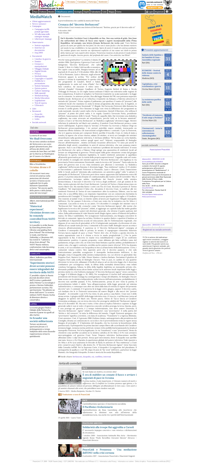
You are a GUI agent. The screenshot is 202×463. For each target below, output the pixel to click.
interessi (107, 356)
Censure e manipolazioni (41, 65)
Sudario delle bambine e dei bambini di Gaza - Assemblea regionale (152, 57)
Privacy (38, 73)
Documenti (37, 56)
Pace (36, 12)
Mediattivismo (41, 76)
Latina (33, 304)
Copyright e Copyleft (44, 78)
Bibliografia (39, 116)
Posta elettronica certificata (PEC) (158, 461)
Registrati (159, 12)
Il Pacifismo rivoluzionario (98, 407)
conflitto (98, 356)
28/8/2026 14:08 (158, 159)
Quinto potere (41, 88)
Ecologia (78, 12)
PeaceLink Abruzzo (92, 423)
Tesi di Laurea (41, 103)
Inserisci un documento (40, 49)
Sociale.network (39, 122)
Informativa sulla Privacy (108, 461)
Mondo (51, 12)
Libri (34, 108)
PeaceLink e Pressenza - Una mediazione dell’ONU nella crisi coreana (110, 451)
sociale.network (150, 145)
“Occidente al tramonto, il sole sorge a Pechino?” (152, 116)
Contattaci (81, 2)
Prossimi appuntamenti (156, 50)
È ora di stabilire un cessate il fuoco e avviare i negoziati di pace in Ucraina (110, 376)
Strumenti (36, 111)
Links (37, 119)
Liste (104, 12)
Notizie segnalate (42, 45)
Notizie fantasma (42, 86)
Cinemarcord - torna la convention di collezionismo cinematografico (152, 132)
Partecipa (92, 2)
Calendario (95, 12)
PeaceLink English (39, 197)
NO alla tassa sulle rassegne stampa (42, 35)
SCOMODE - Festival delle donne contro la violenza (151, 73)
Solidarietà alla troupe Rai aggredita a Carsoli (108, 427)
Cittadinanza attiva (64, 12)
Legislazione (40, 100)
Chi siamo (71, 2)
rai (93, 356)
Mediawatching (41, 95)
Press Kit (38, 114)
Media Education (42, 98)
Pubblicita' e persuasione (40, 82)
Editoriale (35, 160)
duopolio (87, 356)
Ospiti (86, 12)
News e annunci (39, 24)
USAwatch (39, 105)
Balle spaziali (40, 93)
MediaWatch (41, 16)
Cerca (118, 12)
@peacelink (146, 159)
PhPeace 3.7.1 (93, 461)
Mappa (112, 12)
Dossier (38, 61)
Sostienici (103, 2)
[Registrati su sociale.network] (155, 8)
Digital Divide (41, 71)
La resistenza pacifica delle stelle (151, 100)
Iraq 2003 (39, 52)
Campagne (36, 26)
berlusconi (77, 356)
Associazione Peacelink (160, 150)
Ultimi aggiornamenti (41, 21)
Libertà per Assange (43, 39)
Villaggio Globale (42, 69)
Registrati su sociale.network (157, 229)
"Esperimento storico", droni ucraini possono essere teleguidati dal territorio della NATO (42, 267)
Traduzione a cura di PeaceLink (76, 394)
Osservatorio (37, 42)
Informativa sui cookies (126, 461)
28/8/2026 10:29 (158, 225)
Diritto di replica (140, 461)
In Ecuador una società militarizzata (41, 319)
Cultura (43, 12)
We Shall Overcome (41, 138)
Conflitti (35, 254)
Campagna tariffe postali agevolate (42, 30)
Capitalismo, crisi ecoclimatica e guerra (151, 85)
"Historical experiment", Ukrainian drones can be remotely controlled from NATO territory (42, 214)
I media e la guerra (43, 59)
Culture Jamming (42, 91)
